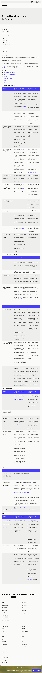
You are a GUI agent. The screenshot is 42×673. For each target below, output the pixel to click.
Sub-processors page (33, 504)
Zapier (3, 631)
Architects (23, 634)
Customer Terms (5, 31)
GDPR (3, 46)
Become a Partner (31, 2)
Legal (4, 80)
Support (3, 650)
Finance (23, 629)
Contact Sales (37, 2)
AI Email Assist (24, 626)
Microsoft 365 (4, 633)
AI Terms (4, 33)
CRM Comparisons (5, 605)
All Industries (24, 646)
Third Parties (4, 51)
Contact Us (23, 613)
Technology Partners (5, 620)
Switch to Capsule (5, 615)
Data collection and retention (9, 72)
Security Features (5, 612)
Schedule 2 (5, 40)
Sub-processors (6, 36)
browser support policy (21, 268)
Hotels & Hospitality (25, 631)
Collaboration (24, 628)
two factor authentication (34, 356)
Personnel (5, 76)
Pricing (3, 608)
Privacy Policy (5, 29)
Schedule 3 (5, 42)
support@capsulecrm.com (32, 172)
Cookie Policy (5, 49)
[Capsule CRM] (4, 5)
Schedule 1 (5, 38)
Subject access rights (7, 78)
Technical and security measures (9, 74)
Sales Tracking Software (6, 657)
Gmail (3, 636)
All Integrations (4, 644)
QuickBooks (4, 628)
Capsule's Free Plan (5, 621)
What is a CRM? (4, 660)
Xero (3, 629)
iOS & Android (4, 607)
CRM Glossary (4, 662)
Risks (4, 82)
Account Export (30, 579)
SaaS (22, 641)
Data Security (4, 610)
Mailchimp (3, 634)
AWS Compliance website (24, 298)
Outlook (3, 639)
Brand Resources (24, 605)
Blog (3, 652)
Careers (23, 607)
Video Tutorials (4, 654)
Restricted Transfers (7, 44)
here (31, 163)
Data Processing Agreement (7, 35)
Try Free (13, 596)
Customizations (4, 613)
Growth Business (24, 644)
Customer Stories (5, 655)
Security (4, 47)
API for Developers (5, 626)
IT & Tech (23, 636)
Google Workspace (5, 642)
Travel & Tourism (24, 633)
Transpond (4, 641)
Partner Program (5, 618)
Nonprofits (23, 642)
